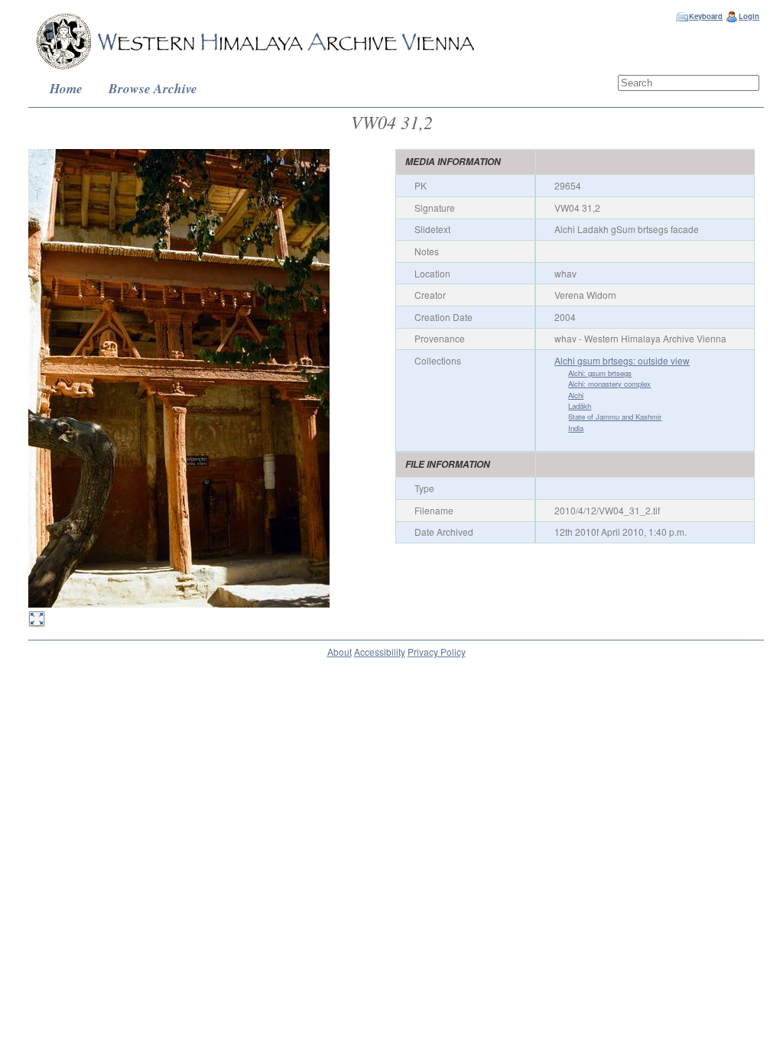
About (339, 651)
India (575, 428)
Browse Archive (153, 88)
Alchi (575, 395)
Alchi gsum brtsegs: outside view (622, 360)
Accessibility (379, 651)
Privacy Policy (437, 651)
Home (66, 88)
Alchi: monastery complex (609, 383)
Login (749, 16)
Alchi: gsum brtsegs (600, 373)
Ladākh (579, 405)
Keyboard (706, 16)
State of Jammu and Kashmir (614, 416)
